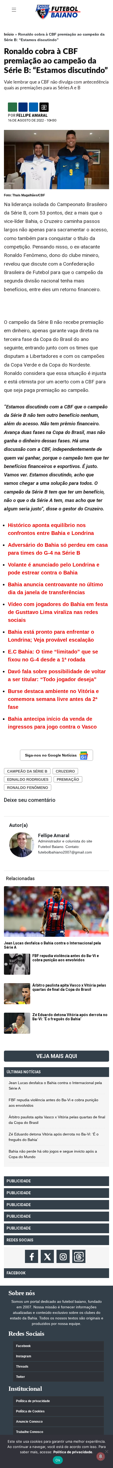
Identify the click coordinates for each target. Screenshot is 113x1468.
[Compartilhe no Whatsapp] (12, 107)
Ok (57, 1460)
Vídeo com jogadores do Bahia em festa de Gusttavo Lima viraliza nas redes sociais (58, 612)
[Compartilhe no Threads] (44, 107)
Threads (22, 1366)
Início (9, 34)
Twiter (20, 1377)
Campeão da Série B (27, 771)
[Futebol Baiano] (57, 11)
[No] (106, 1451)
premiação (68, 779)
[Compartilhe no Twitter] (33, 107)
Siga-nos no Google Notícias (51, 755)
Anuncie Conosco (29, 1421)
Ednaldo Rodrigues (27, 779)
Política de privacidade (33, 1401)
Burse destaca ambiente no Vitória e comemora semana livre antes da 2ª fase (53, 699)
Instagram (23, 1356)
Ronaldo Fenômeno (27, 788)
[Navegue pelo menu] (14, 10)
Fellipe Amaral (32, 115)
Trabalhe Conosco (29, 1432)
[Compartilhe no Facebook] (23, 107)
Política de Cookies (30, 1411)
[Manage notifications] (100, 1456)
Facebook (23, 1346)
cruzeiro (65, 771)
